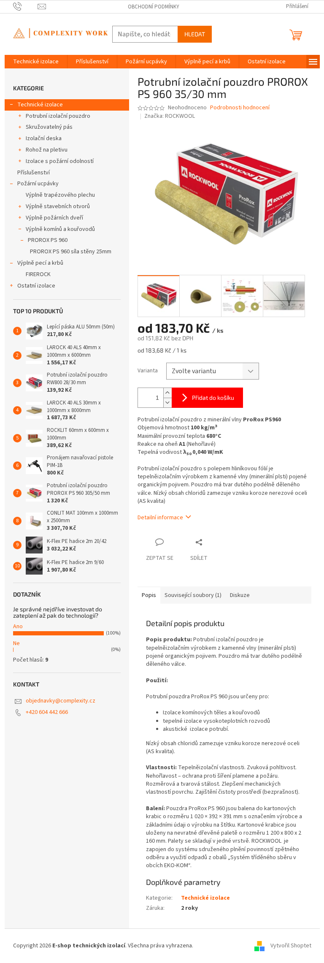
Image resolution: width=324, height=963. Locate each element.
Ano (18, 626)
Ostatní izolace (36, 286)
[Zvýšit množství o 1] (167, 393)
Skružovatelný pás (49, 127)
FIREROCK (38, 274)
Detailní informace (160, 517)
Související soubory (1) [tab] (193, 595)
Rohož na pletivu (47, 150)
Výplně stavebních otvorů (58, 206)
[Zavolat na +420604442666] (25, 6)
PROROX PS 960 (48, 240)
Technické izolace (40, 104)
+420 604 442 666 (47, 712)
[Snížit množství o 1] (167, 402)
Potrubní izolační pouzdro (58, 116)
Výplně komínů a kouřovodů (60, 229)
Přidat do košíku (213, 397)
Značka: (169, 116)
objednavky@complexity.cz (60, 701)
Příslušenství (33, 172)
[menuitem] (36, 61)
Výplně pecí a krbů (40, 263)
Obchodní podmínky (153, 7)
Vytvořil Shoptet (290, 945)
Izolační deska (44, 138)
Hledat (194, 34)
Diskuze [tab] (240, 595)
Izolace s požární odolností (60, 161)
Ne (16, 643)
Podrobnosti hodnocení (240, 108)
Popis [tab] (149, 595)
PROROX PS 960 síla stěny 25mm (70, 251)
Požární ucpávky (38, 183)
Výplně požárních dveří (54, 218)
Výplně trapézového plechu (60, 195)
